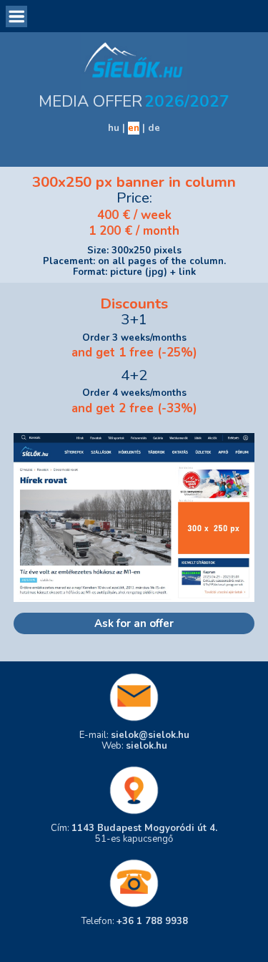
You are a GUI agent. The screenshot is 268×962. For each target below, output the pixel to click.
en (133, 128)
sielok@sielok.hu (150, 735)
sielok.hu (146, 745)
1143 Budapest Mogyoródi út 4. (144, 828)
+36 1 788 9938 (152, 921)
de (154, 128)
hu (113, 128)
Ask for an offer (134, 623)
